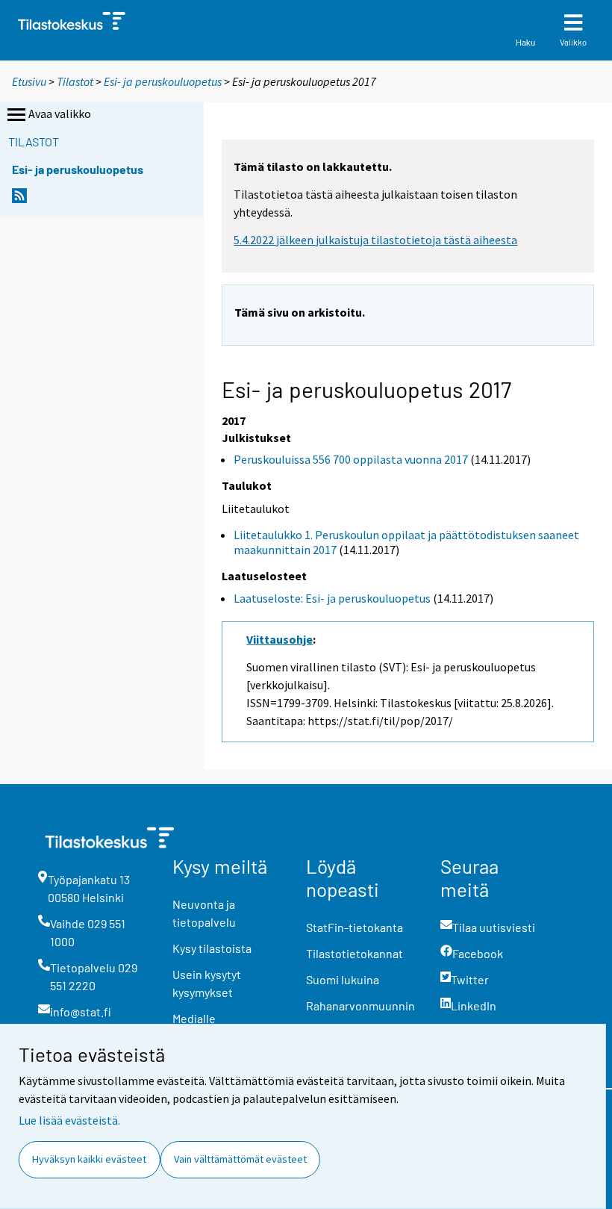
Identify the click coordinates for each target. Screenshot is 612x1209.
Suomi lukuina (342, 979)
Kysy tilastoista (212, 948)
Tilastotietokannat (354, 953)
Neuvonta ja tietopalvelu (204, 913)
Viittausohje (279, 639)
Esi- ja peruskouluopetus (163, 81)
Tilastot (75, 81)
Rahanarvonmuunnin (360, 1005)
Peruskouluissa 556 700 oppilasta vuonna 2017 (351, 459)
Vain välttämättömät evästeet (240, 1159)
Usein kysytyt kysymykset (206, 983)
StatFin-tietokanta (354, 927)
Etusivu (29, 81)
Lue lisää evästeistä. (69, 1120)
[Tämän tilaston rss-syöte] (19, 200)
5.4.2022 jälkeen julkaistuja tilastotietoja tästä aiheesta (375, 239)
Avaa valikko (59, 113)
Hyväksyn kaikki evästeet (89, 1159)
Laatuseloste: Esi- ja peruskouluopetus (332, 598)
